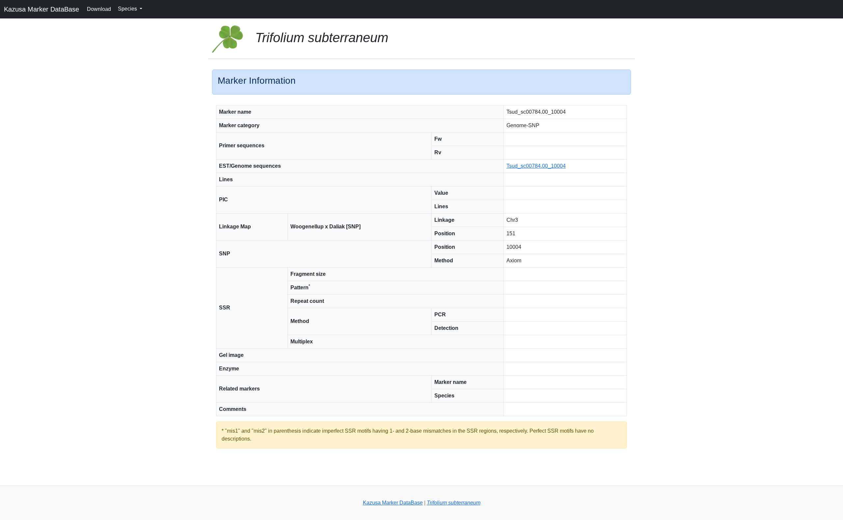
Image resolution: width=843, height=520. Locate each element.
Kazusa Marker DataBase (41, 9)
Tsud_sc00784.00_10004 (536, 166)
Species (128, 9)
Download (99, 9)
